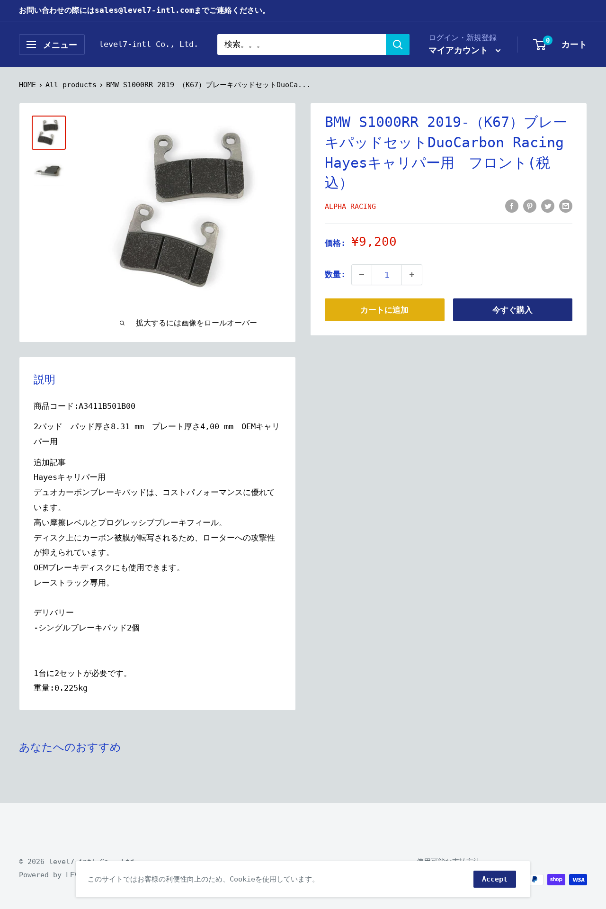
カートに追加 (384, 310)
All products (71, 85)
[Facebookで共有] (511, 205)
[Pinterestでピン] (529, 205)
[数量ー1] (362, 275)
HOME (27, 85)
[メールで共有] (565, 205)
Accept (495, 879)
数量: (335, 274)
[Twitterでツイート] (547, 205)
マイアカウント (460, 50)
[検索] (398, 44)
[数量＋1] (412, 275)
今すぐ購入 (512, 310)
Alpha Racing (350, 206)
